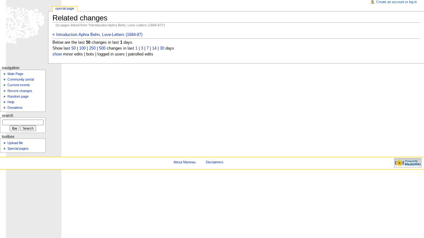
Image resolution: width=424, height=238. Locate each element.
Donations (15, 107)
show (57, 54)
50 (73, 48)
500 (102, 48)
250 (92, 48)
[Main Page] (24, 24)
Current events (18, 85)
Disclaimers (214, 162)
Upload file (15, 143)
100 (82, 48)
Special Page (64, 8)
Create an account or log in (396, 2)
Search (7, 115)
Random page (18, 96)
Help (10, 102)
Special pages (18, 148)
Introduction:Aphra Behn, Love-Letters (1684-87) (99, 35)
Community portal (20, 79)
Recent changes (19, 91)
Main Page (15, 74)
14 (154, 48)
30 (162, 48)
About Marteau (185, 162)
